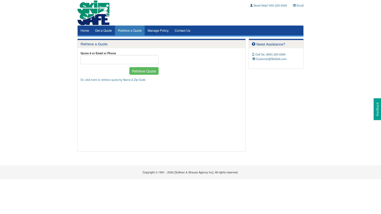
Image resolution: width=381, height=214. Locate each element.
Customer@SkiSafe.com (271, 59)
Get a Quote (103, 30)
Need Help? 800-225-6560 (270, 5)
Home (85, 30)
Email (300, 5)
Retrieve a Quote (130, 30)
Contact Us (182, 30)
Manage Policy (158, 30)
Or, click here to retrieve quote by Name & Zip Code (113, 80)
